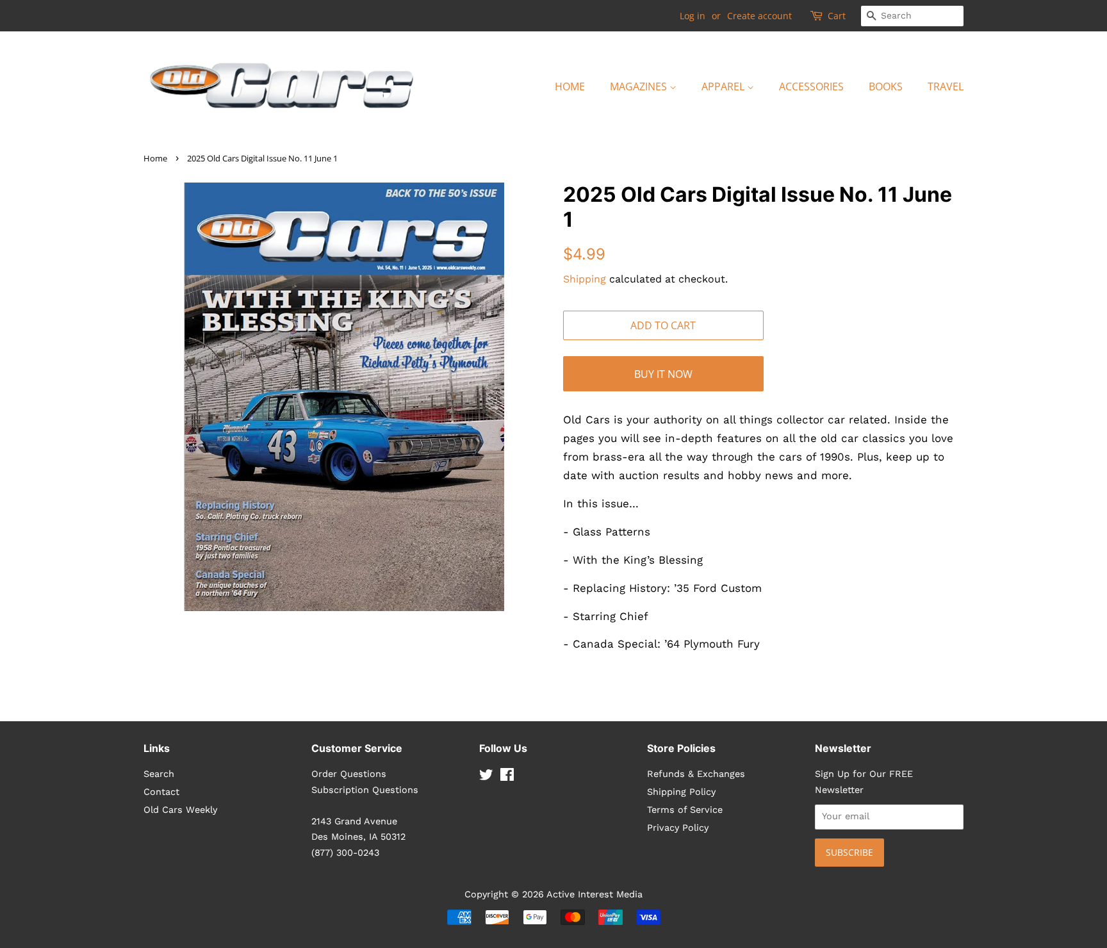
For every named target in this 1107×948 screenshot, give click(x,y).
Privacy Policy (678, 827)
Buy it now (663, 374)
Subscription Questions (364, 790)
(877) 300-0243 (345, 852)
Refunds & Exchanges (696, 774)
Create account (759, 16)
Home (570, 86)
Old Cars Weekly (180, 810)
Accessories (811, 86)
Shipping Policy (681, 792)
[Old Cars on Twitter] (486, 777)
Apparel (724, 86)
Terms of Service (685, 810)
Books (886, 86)
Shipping (584, 279)
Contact (161, 792)
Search (159, 774)
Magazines (639, 86)
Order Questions (348, 774)
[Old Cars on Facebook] (507, 777)
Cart (837, 16)
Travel (946, 86)
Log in (692, 16)
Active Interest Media (594, 894)
